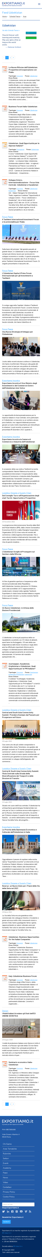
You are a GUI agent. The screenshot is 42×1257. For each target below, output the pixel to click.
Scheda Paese (14, 16)
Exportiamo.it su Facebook (12, 1211)
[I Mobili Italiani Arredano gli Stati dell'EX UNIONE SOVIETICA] (21, 1028)
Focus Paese (7, 217)
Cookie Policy (9, 1196)
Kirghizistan (20, 674)
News (5, 1177)
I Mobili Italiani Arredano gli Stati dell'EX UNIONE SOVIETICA (19, 1014)
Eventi (5, 1163)
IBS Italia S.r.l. (7, 1233)
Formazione (20, 149)
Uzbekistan (33, 76)
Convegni (20, 76)
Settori (6, 1158)
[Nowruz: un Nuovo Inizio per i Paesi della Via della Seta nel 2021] (21, 900)
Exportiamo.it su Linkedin (8, 1211)
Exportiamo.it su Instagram (17, 1211)
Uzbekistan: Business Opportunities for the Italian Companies (24, 938)
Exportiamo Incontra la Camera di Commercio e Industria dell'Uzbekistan (18, 440)
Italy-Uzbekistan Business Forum (23, 976)
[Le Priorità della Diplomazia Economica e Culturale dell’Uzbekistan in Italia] (21, 844)
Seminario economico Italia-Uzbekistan (21, 1063)
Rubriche (7, 1153)
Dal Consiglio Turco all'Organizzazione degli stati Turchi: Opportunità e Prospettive (20, 496)
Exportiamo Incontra (11, 380)
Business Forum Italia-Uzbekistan (23, 106)
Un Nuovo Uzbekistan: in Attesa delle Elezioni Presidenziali (18, 609)
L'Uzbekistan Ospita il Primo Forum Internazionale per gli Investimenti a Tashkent (17, 275)
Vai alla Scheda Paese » (11, 30)
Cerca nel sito (38, 1204)
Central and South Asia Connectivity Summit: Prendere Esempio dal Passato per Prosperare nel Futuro (20, 714)
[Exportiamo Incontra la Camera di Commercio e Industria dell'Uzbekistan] (21, 454)
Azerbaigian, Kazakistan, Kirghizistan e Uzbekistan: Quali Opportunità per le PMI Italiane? (22, 666)
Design (5, 1011)
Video (5, 1182)
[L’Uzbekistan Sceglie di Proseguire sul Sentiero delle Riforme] (21, 566)
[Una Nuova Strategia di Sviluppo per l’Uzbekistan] (21, 346)
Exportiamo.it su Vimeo (26, 1211)
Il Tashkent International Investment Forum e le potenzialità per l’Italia (20, 220)
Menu (39, 5)
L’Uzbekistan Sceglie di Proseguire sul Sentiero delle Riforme (18, 552)
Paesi (5, 1172)
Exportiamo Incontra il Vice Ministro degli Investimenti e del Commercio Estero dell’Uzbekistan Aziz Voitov (19, 385)
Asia (24, 16)
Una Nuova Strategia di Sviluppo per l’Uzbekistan (17, 332)
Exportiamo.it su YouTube (21, 1211)
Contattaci (7, 1187)
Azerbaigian (34, 672)
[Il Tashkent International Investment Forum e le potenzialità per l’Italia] (21, 234)
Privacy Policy (9, 1192)
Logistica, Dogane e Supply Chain (16, 493)
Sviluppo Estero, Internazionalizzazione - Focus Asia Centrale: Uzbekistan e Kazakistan (24, 182)
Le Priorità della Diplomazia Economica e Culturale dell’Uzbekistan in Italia (19, 830)
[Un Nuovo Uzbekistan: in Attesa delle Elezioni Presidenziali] (21, 622)
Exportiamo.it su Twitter (3, 1211)
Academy (7, 1168)
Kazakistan (12, 191)
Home (4, 16)
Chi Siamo (7, 1144)
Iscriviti (6, 1222)
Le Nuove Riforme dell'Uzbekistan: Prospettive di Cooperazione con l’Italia (23, 69)
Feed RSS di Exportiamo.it (30, 1211)
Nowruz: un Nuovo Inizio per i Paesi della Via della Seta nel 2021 (21, 887)
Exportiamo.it (13, 4)
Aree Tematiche (10, 1148)
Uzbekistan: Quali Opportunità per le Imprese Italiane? (24, 144)
